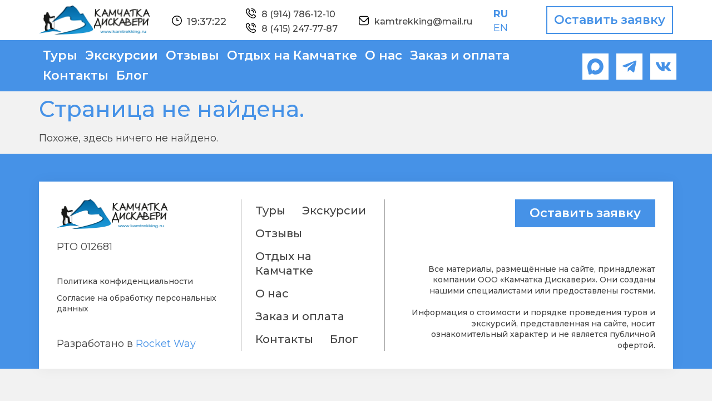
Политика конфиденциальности (125, 281)
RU (500, 14)
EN (500, 28)
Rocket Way (166, 344)
